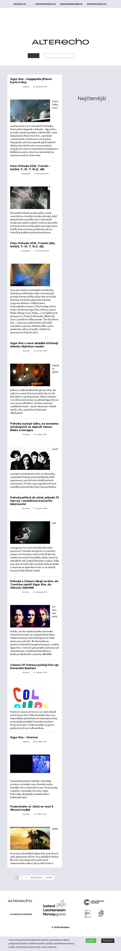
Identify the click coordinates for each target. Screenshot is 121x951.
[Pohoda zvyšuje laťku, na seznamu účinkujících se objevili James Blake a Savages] (30, 459)
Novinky (26, 351)
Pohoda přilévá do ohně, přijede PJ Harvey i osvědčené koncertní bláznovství (34, 501)
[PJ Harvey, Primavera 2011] (30, 534)
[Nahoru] (116, 933)
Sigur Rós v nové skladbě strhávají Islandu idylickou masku (34, 345)
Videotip (25, 86)
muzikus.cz (20, 4)
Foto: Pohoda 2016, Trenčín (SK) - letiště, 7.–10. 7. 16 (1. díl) (33, 245)
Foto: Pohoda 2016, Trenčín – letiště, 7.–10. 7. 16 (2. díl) (30, 167)
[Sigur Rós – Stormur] (30, 763)
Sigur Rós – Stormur (24, 737)
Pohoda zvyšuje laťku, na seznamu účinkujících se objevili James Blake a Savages (34, 427)
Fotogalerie (25, 173)
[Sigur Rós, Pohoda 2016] (30, 199)
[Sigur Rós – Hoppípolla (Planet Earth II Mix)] (30, 112)
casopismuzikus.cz (45, 4)
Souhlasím (91, 941)
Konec (49, 877)
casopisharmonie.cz (71, 4)
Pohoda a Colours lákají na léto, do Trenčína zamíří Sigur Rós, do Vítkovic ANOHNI (34, 584)
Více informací (108, 941)
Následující (36, 877)
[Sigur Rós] (30, 621)
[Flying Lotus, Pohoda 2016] (30, 276)
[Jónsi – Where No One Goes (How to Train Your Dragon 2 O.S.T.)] (30, 837)
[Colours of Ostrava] (30, 703)
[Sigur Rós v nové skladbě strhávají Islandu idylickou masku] (30, 374)
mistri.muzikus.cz (96, 4)
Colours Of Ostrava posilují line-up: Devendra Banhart (34, 666)
